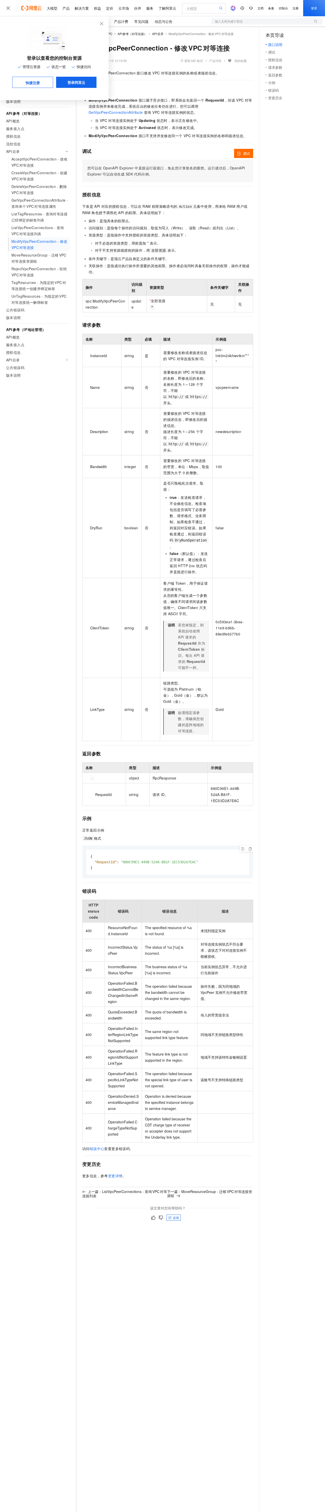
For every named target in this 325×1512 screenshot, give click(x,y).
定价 (109, 8)
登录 (314, 8)
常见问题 (141, 21)
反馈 (176, 1217)
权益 (97, 8)
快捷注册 (33, 82)
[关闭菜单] (8, 8)
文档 (260, 8)
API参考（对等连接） (132, 33)
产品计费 (121, 21)
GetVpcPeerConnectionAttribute (116, 112)
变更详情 (115, 1175)
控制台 (283, 8)
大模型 (52, 8)
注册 (295, 8)
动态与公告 (163, 21)
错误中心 (97, 1148)
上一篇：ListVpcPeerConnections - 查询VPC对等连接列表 (124, 1193)
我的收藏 (240, 60)
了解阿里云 (167, 8)
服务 (149, 8)
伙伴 (137, 8)
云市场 (123, 8)
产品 (66, 8)
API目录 (158, 33)
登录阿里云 (76, 82)
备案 (271, 8)
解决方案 (82, 8)
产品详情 (215, 60)
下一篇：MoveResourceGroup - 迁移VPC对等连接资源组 (209, 1193)
